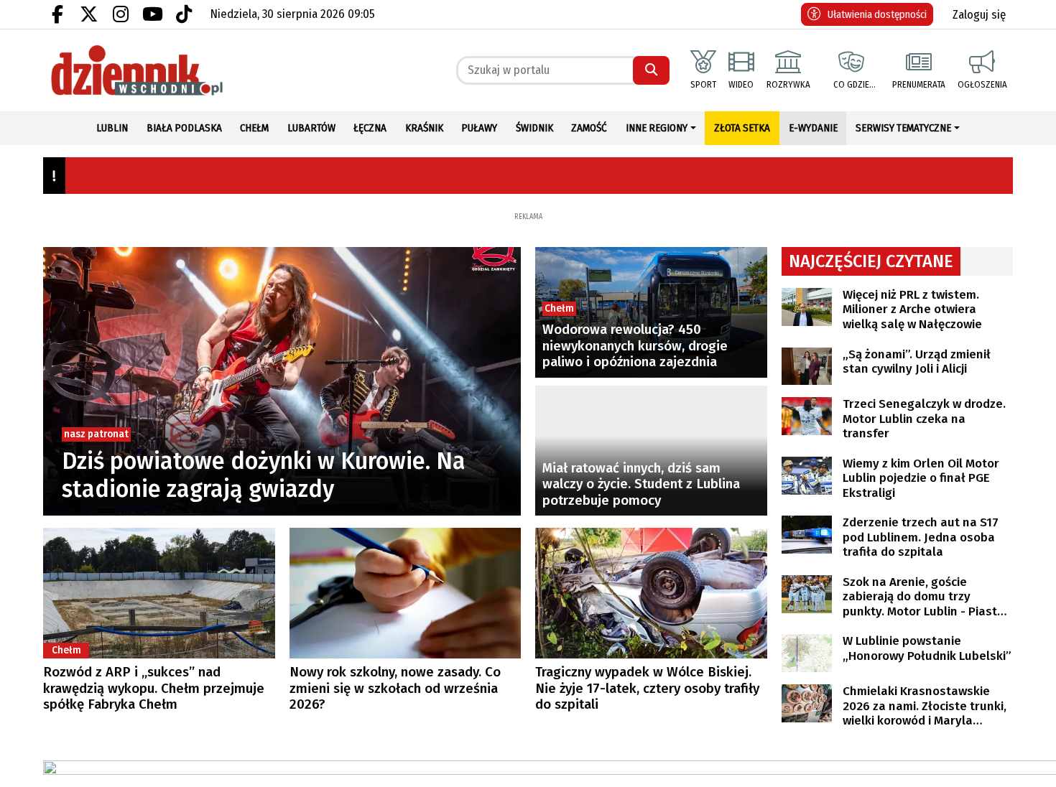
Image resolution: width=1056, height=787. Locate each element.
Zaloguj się (979, 14)
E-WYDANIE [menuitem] (813, 127)
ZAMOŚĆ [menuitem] (589, 127)
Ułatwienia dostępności (877, 14)
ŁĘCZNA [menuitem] (369, 127)
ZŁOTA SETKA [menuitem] (742, 127)
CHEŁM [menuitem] (254, 127)
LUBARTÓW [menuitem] (311, 127)
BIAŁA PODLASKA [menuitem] (184, 127)
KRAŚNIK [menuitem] (424, 127)
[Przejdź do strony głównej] (159, 70)
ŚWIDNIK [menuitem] (534, 127)
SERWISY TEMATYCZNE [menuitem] (903, 127)
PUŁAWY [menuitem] (479, 127)
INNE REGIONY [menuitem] (656, 127)
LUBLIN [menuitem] (112, 127)
